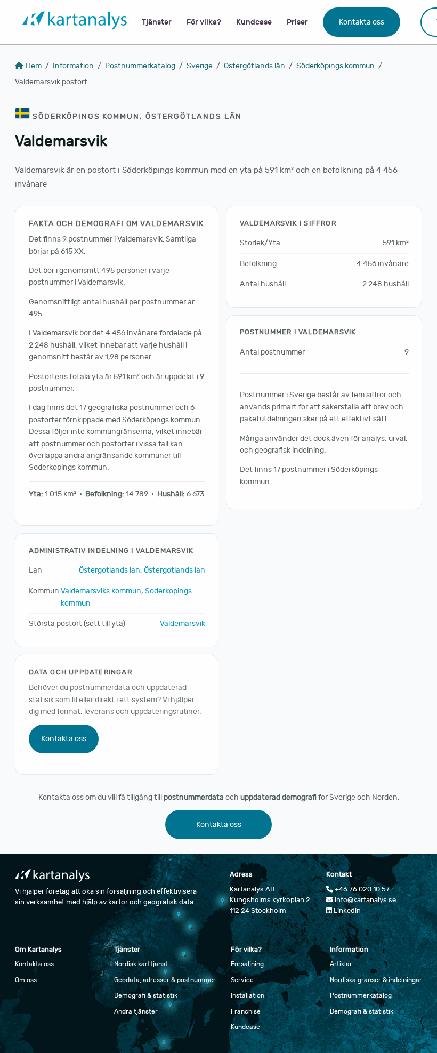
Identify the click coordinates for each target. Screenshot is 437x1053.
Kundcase (254, 22)
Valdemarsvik (182, 623)
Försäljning (247, 964)
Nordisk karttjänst (141, 964)
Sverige (200, 65)
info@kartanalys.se (364, 900)
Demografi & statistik (145, 995)
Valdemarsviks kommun (101, 591)
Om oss (26, 980)
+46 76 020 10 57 (361, 889)
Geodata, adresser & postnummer (165, 980)
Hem (34, 65)
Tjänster (157, 22)
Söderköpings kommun (335, 65)
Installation (247, 995)
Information (73, 65)
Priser (297, 22)
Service (242, 980)
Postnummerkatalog (140, 65)
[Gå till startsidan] (74, 22)
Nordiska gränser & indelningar (376, 980)
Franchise (246, 1011)
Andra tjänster (136, 1011)
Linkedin (346, 910)
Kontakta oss (361, 22)
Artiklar (341, 964)
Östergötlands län (254, 65)
